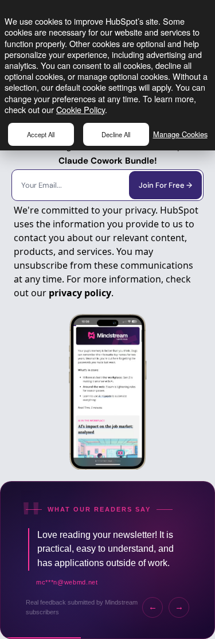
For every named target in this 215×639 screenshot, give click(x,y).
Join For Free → (165, 185)
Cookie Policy (80, 109)
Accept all (40, 134)
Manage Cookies (180, 134)
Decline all (115, 134)
